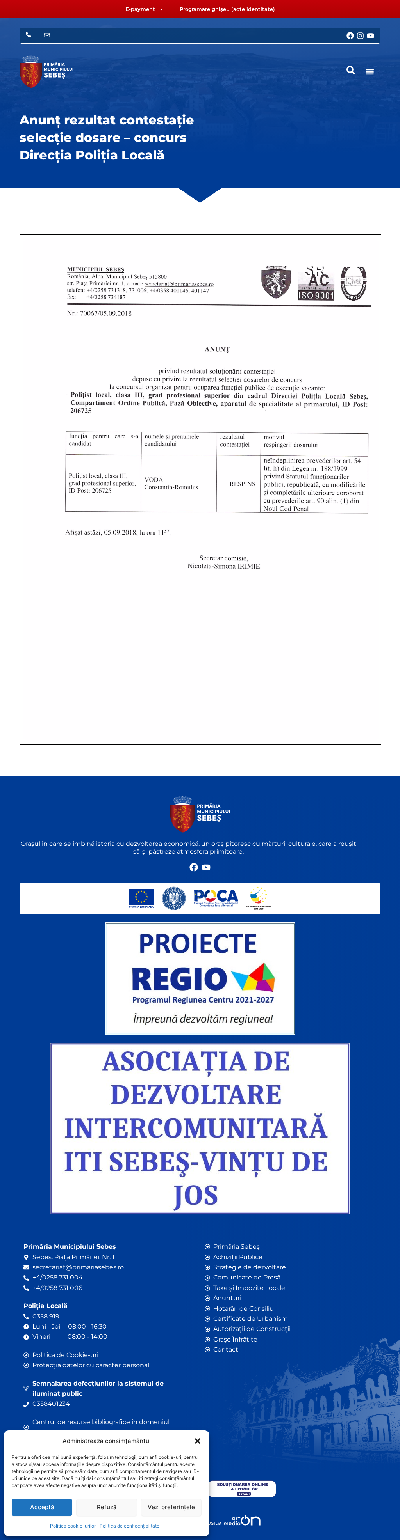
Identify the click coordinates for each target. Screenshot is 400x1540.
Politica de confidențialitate (129, 1526)
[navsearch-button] (350, 70)
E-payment (140, 9)
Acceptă (42, 1507)
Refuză (107, 1507)
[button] (198, 1441)
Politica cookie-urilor (73, 1526)
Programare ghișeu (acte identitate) (227, 9)
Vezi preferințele (171, 1507)
